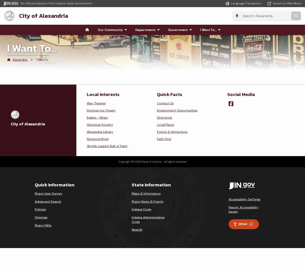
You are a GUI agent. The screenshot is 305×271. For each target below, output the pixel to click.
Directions (164, 118)
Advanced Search (48, 202)
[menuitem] (87, 29)
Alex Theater (96, 103)
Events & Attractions (172, 132)
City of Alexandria (43, 16)
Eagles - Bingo (97, 118)
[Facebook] (231, 103)
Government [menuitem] (181, 30)
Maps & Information (146, 194)
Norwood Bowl (98, 139)
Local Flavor (165, 125)
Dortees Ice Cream (101, 110)
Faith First (164, 139)
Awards (137, 230)
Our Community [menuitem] (113, 30)
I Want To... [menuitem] (211, 30)
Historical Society (100, 125)
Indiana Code (141, 209)
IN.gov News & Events (147, 202)
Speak (242, 224)
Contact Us (165, 103)
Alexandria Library (100, 132)
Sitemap (41, 217)
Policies (40, 209)
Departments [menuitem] (148, 30)
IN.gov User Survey (48, 194)
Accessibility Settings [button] (245, 199)
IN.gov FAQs (43, 225)
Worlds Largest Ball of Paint (107, 146)
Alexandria (20, 60)
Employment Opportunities (177, 110)
